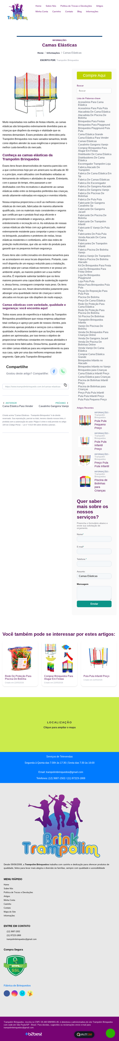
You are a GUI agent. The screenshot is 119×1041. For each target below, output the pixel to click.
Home (38, 6)
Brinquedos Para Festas (91, 121)
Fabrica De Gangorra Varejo (93, 190)
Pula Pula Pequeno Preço (92, 399)
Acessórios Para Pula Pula (93, 108)
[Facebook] (54, 371)
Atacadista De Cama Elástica (94, 111)
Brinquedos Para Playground (94, 124)
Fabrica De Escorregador (92, 183)
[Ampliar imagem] (35, 94)
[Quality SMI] (84, 1034)
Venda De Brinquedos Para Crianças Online (93, 333)
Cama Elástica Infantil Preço (93, 373)
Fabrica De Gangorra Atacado (94, 186)
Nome (80, 534)
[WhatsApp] (63, 371)
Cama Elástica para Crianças (94, 377)
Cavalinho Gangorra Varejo (93, 144)
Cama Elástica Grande (90, 134)
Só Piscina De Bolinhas (91, 316)
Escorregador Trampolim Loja (94, 163)
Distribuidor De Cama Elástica (94, 154)
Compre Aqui (94, 75)
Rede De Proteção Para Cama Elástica (91, 305)
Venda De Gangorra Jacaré (93, 338)
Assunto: (81, 571)
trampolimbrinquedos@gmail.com (21, 939)
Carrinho (56, 11)
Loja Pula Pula (86, 281)
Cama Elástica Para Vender (93, 137)
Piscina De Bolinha (88, 297)
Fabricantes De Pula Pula (92, 234)
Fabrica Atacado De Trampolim (89, 168)
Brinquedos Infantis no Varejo (94, 366)
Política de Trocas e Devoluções (76, 6)
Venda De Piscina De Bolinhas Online (90, 343)
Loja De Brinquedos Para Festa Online (92, 270)
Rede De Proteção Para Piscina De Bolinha (91, 311)
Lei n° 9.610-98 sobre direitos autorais (39, 425)
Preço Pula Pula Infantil (91, 392)
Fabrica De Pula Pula (90, 199)
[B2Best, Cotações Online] (34, 1034)
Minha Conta (41, 11)
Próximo (60, 403)
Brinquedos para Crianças (92, 370)
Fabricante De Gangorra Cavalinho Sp (91, 204)
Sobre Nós (51, 6)
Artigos (99, 6)
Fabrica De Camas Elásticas (94, 179)
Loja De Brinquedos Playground (89, 276)
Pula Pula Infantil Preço (91, 396)
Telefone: (82, 559)
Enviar (94, 604)
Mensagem (82, 584)
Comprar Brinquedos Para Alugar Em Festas (92, 149)
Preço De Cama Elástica (91, 300)
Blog (79, 11)
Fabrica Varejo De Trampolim (94, 256)
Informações (92, 11)
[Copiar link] (65, 385)
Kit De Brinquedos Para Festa (94, 265)
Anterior (11, 403)
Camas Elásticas (87, 141)
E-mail (80, 546)
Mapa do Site (10, 912)
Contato (69, 11)
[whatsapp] (110, 1033)
